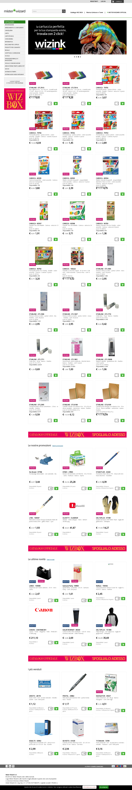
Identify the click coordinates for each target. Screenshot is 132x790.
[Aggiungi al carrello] (56, 103)
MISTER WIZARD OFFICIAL (117, 12)
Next (125, 37)
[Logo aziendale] (16, 16)
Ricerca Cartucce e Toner (94, 12)
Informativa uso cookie (89, 787)
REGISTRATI (94, 1)
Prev (29, 37)
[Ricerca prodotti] (64, 11)
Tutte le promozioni (57, 446)
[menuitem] (117, 1)
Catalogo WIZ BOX (76, 12)
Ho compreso (104, 787)
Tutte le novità (50, 559)
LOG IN (103, 1)
